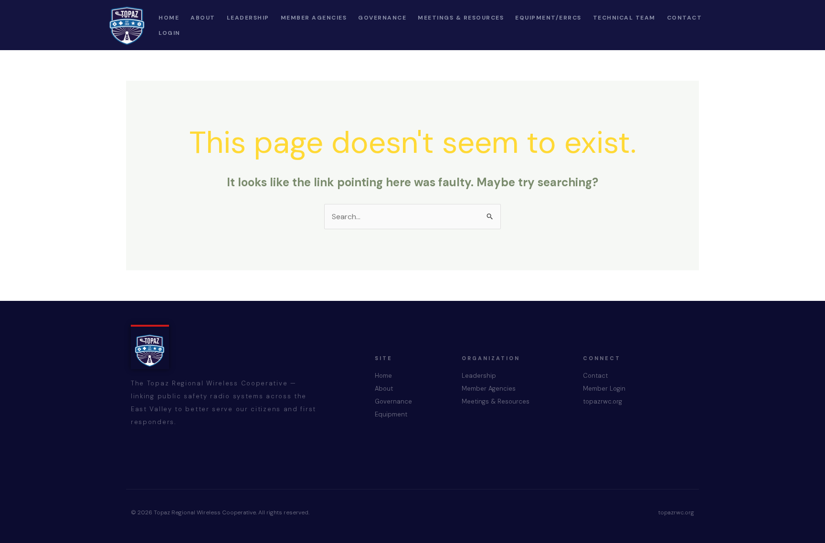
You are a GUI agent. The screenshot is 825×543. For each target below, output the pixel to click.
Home (383, 376)
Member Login (604, 388)
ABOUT (202, 17)
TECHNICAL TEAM (624, 17)
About (384, 388)
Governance (393, 401)
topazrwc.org (602, 401)
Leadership (479, 376)
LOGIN (169, 33)
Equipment (391, 414)
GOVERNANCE (382, 17)
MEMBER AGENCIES (314, 17)
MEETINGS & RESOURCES (461, 17)
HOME (169, 17)
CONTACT (684, 17)
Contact (595, 376)
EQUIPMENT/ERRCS (548, 17)
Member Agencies (489, 388)
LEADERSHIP (248, 17)
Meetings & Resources (495, 401)
